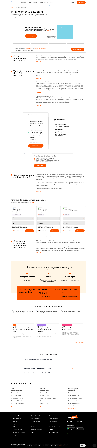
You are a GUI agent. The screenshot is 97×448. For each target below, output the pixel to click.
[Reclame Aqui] (73, 435)
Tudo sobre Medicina (16, 393)
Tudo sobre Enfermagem (17, 398)
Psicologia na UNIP (44, 395)
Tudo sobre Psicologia (16, 401)
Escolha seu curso (35, 426)
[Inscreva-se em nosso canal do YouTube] (81, 421)
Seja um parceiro (17, 424)
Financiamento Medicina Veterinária (74, 404)
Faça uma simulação (35, 421)
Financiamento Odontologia (75, 398)
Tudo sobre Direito (16, 395)
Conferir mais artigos (79, 342)
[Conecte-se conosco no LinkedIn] (78, 421)
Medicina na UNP (44, 403)
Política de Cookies (53, 421)
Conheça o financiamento (36, 418)
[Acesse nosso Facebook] (68, 421)
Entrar (74, 2)
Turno (14, 222)
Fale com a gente (17, 426)
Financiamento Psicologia (74, 401)
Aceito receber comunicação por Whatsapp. (24, 50)
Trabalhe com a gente (18, 429)
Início (12, 7)
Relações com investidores (19, 432)
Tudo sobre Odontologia (17, 403)
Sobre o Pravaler (17, 418)
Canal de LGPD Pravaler (54, 432)
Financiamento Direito (73, 395)
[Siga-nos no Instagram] (74, 421)
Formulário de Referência (54, 426)
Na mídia (15, 421)
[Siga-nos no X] (71, 421)
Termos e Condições (53, 418)
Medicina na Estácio (45, 393)
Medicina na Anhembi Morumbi (48, 398)
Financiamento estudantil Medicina (39, 424)
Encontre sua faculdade (36, 429)
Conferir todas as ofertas (78, 236)
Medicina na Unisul (44, 401)
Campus (14, 217)
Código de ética (16, 435)
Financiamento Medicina (74, 393)
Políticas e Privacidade (54, 424)
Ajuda (51, 2)
